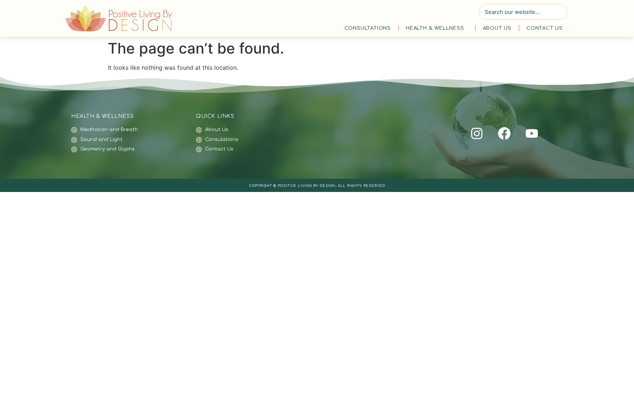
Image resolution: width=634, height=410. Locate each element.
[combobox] (523, 12)
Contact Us (544, 28)
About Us (497, 28)
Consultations (368, 28)
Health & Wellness (435, 28)
